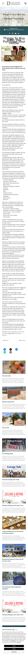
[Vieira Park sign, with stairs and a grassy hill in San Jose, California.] (14, 419)
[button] (3, 3)
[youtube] (16, 33)
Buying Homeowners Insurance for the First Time (12, 560)
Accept (14, 646)
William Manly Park (8, 402)
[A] (14, 445)
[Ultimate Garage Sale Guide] (14, 471)
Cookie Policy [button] (13, 640)
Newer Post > (22, 340)
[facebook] (9, 33)
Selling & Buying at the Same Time (12, 505)
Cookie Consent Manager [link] (6, 629)
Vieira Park (5, 428)
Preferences (14, 651)
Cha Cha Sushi (6, 376)
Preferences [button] (19, 642)
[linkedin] (19, 33)
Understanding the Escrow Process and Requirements (12, 532)
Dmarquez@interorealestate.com (14, 29)
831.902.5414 (14, 28)
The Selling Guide (7, 453)
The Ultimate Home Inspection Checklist (11, 588)
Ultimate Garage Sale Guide (10, 479)
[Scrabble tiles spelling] (14, 522)
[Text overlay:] (14, 497)
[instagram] (12, 33)
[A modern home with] (14, 578)
